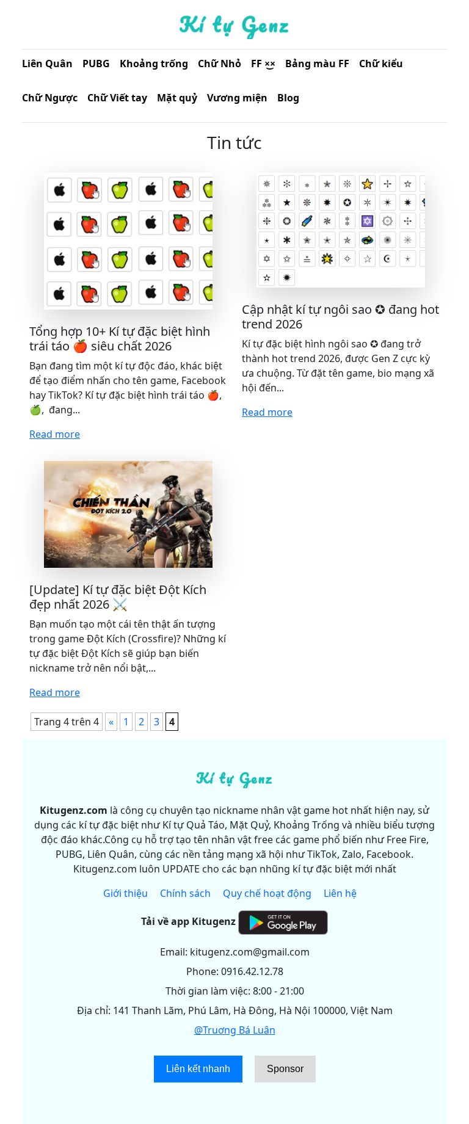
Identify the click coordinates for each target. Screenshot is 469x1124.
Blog (288, 97)
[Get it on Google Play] (283, 921)
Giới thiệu (125, 893)
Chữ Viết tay (117, 97)
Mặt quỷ (177, 97)
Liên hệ (340, 893)
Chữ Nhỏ (219, 63)
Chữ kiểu (381, 63)
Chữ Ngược (50, 97)
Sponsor (285, 1069)
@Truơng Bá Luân (234, 1030)
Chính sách (185, 893)
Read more (54, 434)
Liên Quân (47, 63)
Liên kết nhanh (198, 1069)
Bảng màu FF (317, 63)
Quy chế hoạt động (267, 893)
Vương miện (237, 97)
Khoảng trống (154, 63)
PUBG (96, 63)
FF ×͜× (263, 63)
